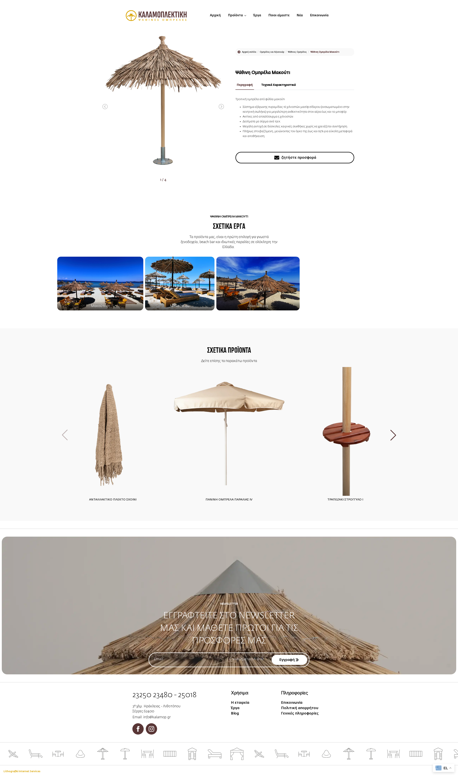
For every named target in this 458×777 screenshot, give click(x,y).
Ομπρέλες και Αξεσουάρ (272, 52)
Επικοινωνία (319, 15)
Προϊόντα (235, 15)
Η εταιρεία (240, 702)
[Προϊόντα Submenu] (246, 15)
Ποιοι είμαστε (278, 15)
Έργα (257, 15)
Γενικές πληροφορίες (300, 713)
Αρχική (215, 15)
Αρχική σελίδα (249, 52)
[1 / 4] (163, 104)
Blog (235, 713)
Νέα (300, 15)
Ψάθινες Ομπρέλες (297, 52)
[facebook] (138, 729)
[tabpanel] (294, 122)
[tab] (244, 85)
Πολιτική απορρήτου (299, 708)
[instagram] (151, 729)
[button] (105, 106)
